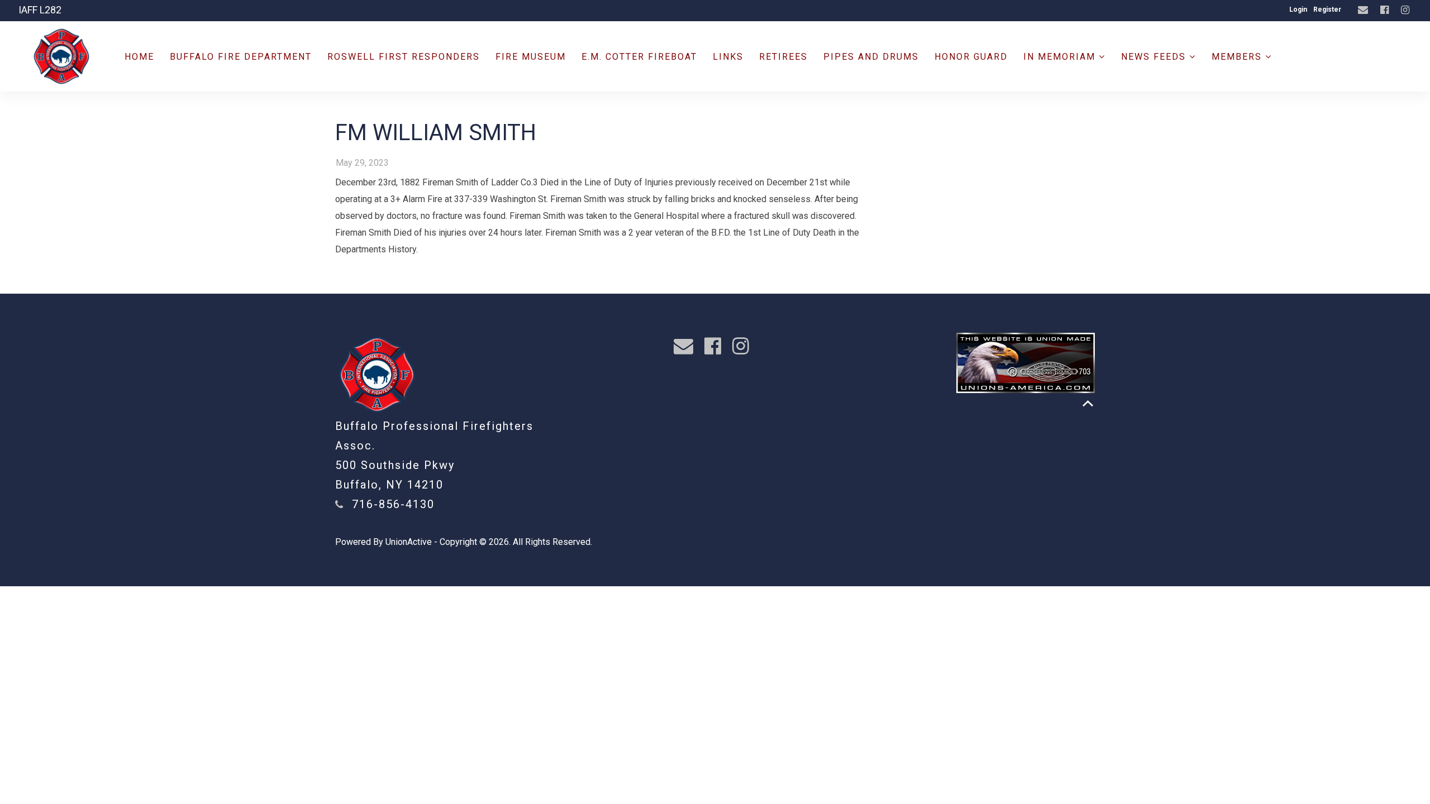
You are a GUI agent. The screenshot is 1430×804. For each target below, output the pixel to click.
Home (139, 56)
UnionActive (408, 542)
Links (728, 56)
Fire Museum (530, 56)
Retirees (783, 56)
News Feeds (1155, 56)
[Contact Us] (1364, 10)
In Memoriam (1061, 56)
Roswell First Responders (403, 56)
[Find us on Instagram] (1406, 10)
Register (1327, 9)
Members (1238, 56)
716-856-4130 (393, 504)
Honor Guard (971, 56)
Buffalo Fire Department (241, 56)
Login (1298, 9)
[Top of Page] (1088, 403)
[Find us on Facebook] (1385, 10)
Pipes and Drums (871, 56)
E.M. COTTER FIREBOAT (639, 56)
